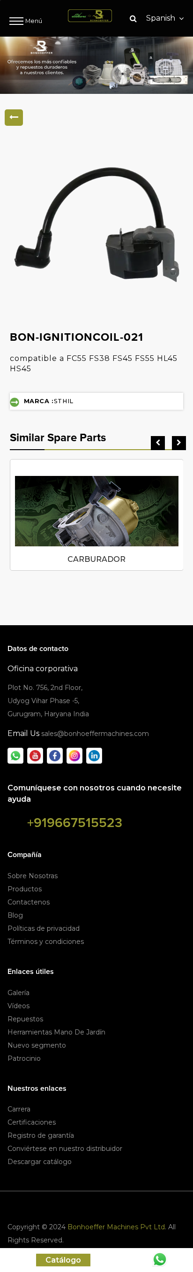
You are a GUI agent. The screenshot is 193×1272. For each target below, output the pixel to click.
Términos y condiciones (45, 941)
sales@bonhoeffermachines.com (95, 733)
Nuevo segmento (36, 1045)
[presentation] (158, 443)
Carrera (18, 1109)
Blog (15, 915)
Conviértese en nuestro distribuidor (64, 1148)
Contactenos (28, 902)
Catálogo (63, 1260)
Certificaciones (31, 1122)
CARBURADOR (96, 559)
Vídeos (18, 1006)
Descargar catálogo (39, 1161)
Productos (24, 889)
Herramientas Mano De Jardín (56, 1032)
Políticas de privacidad (43, 928)
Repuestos (25, 1019)
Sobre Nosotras (32, 876)
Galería (18, 992)
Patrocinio (24, 1058)
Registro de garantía (40, 1135)
